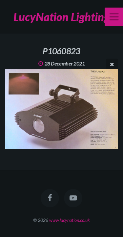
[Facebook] (50, 198)
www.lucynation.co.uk (69, 220)
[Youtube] (73, 198)
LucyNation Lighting (61, 16)
